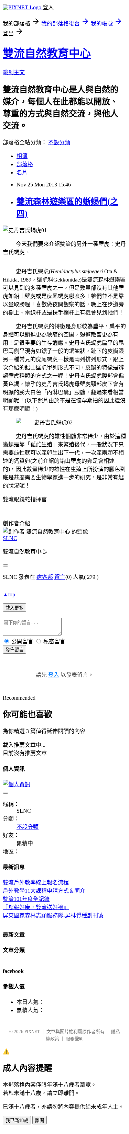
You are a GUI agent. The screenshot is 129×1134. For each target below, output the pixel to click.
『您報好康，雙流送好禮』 (36, 907)
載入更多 (14, 607)
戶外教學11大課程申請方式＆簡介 (44, 891)
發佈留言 (14, 649)
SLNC (10, 538)
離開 (39, 1120)
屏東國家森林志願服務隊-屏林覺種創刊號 (53, 915)
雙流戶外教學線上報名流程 (36, 882)
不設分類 (59, 142)
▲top (9, 594)
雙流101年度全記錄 (26, 899)
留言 (59, 577)
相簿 (22, 156)
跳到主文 (14, 72)
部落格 (25, 164)
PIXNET (32, 1031)
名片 (22, 172)
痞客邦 (44, 577)
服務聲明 (75, 1038)
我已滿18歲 (17, 1120)
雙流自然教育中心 (47, 53)
